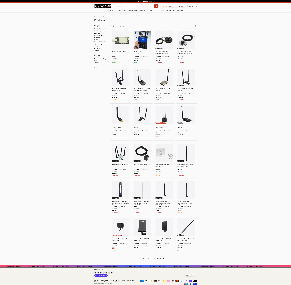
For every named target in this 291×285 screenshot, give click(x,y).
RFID (97, 46)
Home (95, 16)
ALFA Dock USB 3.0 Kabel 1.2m (142, 164)
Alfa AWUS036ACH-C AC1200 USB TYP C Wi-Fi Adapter (142, 89)
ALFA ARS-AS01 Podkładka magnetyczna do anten (163, 52)
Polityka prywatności (115, 280)
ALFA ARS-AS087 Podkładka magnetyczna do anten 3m (185, 52)
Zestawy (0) (97, 62)
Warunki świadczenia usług (127, 280)
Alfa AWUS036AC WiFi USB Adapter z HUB (119, 89)
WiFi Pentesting (132, 10)
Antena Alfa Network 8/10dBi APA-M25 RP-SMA (141, 239)
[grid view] (193, 26)
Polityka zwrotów (98, 281)
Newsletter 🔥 (111, 281)
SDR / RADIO (142, 10)
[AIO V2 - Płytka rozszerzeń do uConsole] (142, 40)
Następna (160, 258)
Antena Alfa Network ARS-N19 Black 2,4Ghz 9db (185, 239)
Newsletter (180, 10)
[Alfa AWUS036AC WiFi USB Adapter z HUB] (120, 77)
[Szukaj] (156, 6)
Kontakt (168, 10)
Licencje (98, 37)
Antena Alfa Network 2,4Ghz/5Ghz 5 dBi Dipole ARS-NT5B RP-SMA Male (164, 203)
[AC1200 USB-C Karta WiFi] (120, 40)
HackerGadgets (115, 58)
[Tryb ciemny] (164, 6)
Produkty (96, 280)
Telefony (96, 50)
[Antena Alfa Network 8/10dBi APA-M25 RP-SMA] (142, 227)
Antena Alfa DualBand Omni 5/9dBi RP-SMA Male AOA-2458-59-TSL (141, 203)
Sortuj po (112, 26)
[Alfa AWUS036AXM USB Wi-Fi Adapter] (142, 115)
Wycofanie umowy (120, 281)
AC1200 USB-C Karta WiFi (119, 52)
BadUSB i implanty (99, 31)
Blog (174, 10)
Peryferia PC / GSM (100, 42)
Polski (187, 275)
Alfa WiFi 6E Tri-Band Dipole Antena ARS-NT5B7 (185, 165)
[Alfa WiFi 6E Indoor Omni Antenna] (164, 153)
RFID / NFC (150, 10)
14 (154, 258)
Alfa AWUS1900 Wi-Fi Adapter (120, 164)
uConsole (118, 10)
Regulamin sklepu (104, 280)
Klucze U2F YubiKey (99, 35)
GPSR (105, 281)
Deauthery (97, 33)
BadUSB (157, 10)
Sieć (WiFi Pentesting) (101, 29)
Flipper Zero (111, 10)
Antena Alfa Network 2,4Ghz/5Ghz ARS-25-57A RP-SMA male (186, 203)
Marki (162, 10)
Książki (96, 39)
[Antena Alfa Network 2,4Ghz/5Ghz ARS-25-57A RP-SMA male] (186, 190)
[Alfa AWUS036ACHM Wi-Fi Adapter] (164, 77)
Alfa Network (158, 58)
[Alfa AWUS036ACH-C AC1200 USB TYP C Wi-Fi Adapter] (142, 77)
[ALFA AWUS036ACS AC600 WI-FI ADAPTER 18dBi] (120, 115)
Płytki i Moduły (98, 44)
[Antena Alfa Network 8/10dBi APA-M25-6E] (164, 227)
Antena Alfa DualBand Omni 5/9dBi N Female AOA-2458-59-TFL (120, 203)
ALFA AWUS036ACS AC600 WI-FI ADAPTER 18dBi (120, 126)
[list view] (196, 26)
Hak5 (125, 10)
